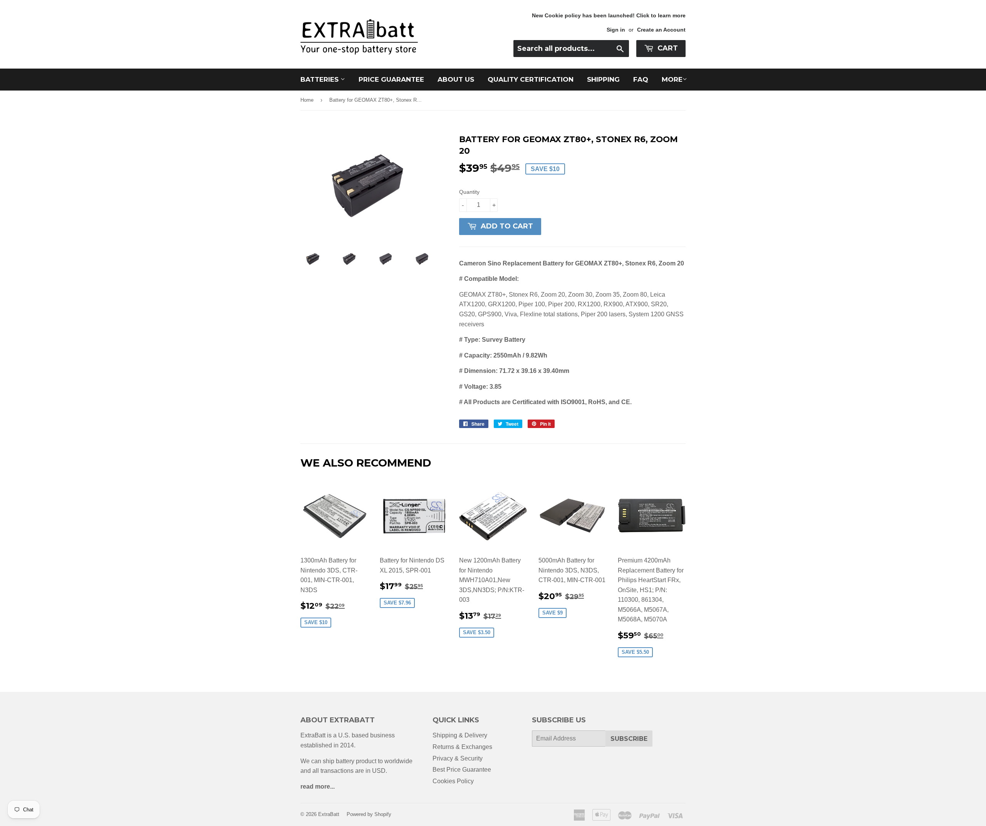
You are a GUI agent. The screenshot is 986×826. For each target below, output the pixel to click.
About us (456, 79)
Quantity (469, 192)
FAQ (640, 79)
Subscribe (628, 738)
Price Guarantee (391, 79)
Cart (667, 48)
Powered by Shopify (369, 814)
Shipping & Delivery (460, 735)
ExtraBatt (328, 814)
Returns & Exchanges (462, 747)
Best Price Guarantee (462, 769)
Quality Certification (530, 79)
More (672, 79)
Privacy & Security (458, 758)
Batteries (320, 79)
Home (307, 100)
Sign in (616, 30)
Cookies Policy (453, 781)
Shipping (603, 79)
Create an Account (661, 30)
